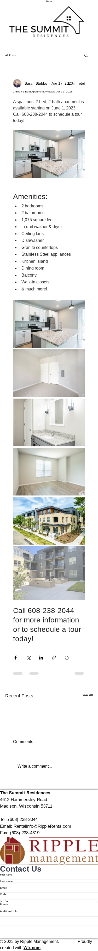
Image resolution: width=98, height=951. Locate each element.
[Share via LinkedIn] (41, 657)
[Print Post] (66, 657)
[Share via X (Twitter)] (28, 657)
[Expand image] (49, 324)
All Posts (10, 55)
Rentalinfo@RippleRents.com (42, 826)
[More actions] (82, 83)
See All (87, 695)
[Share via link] (53, 657)
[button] (86, 55)
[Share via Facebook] (15, 657)
